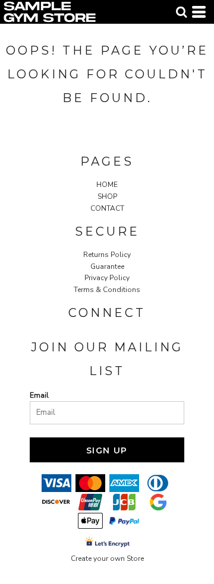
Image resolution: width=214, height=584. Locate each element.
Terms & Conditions (107, 289)
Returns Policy (107, 254)
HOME (107, 184)
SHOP (107, 196)
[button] (181, 12)
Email (39, 395)
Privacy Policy (107, 278)
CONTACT (107, 208)
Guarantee (107, 266)
